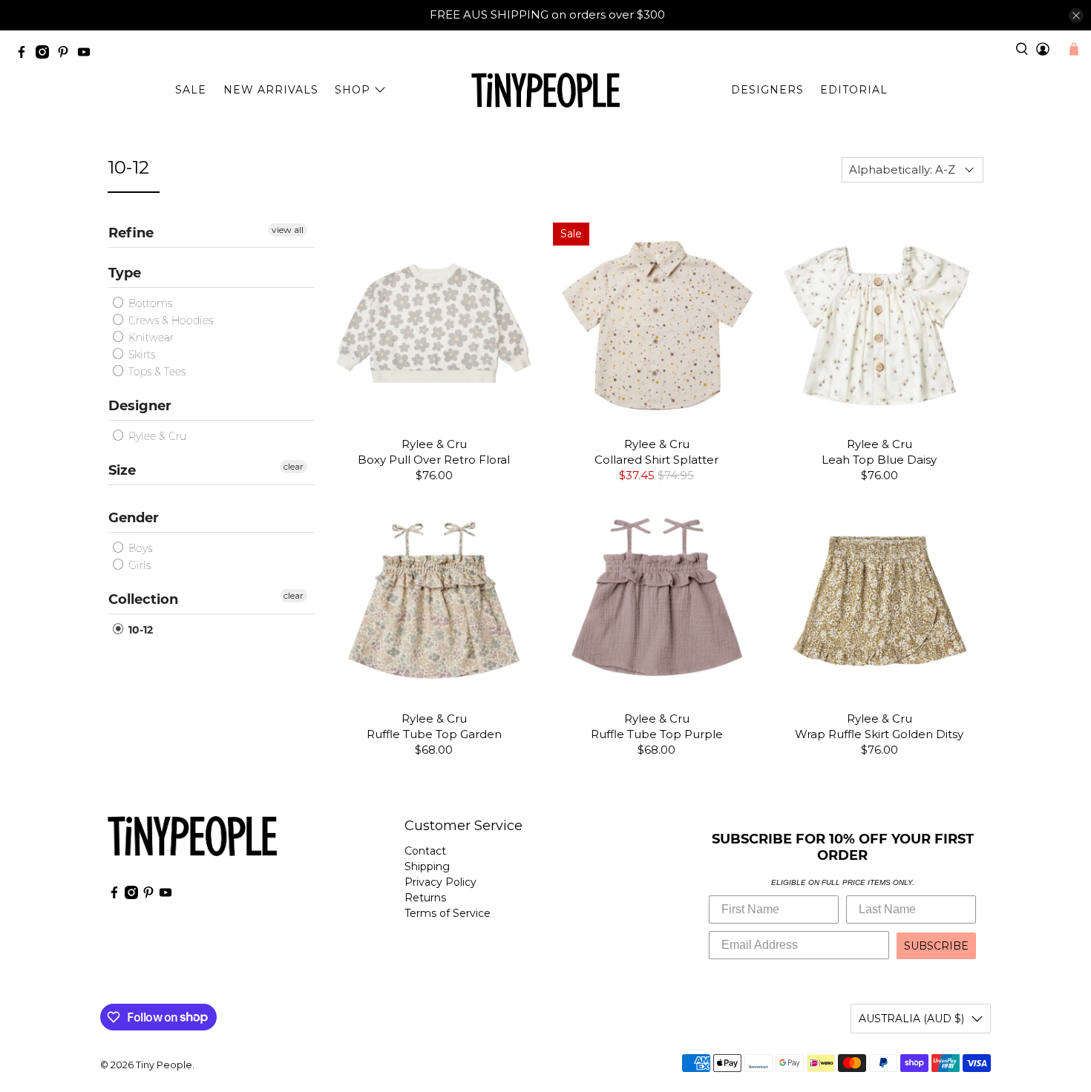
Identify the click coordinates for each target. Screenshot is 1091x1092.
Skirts (140, 354)
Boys (138, 548)
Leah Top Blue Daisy (879, 460)
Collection (143, 599)
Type (124, 273)
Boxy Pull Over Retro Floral (434, 460)
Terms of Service (447, 913)
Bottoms (148, 303)
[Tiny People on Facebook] (25, 54)
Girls (138, 565)
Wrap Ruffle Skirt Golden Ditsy (879, 734)
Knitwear (149, 337)
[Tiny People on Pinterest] (66, 54)
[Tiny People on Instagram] (46, 54)
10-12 (139, 630)
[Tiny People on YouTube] (87, 54)
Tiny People (164, 1064)
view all (288, 229)
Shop (352, 89)
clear (294, 466)
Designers (767, 89)
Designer (139, 406)
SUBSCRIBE (936, 946)
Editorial (854, 89)
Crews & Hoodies (169, 320)
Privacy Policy (440, 882)
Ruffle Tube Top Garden (434, 734)
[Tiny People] (545, 90)
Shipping (427, 866)
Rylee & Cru (155, 436)
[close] (1076, 15)
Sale (190, 89)
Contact (425, 851)
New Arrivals (270, 89)
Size (122, 470)
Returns (425, 897)
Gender (133, 518)
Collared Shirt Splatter (656, 460)
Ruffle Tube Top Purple (657, 734)
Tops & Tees (155, 371)
